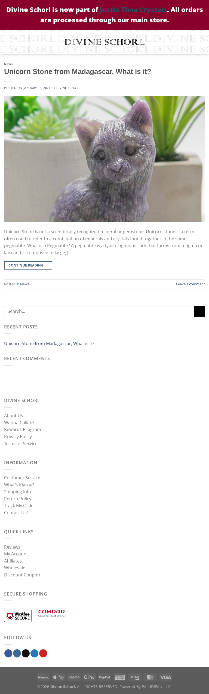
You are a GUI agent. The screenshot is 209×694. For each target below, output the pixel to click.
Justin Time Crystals (133, 9)
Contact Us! (16, 513)
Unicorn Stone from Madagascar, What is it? (77, 71)
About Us (13, 416)
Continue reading (28, 265)
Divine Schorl (68, 88)
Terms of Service (21, 444)
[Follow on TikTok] (26, 654)
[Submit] (199, 311)
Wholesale (14, 568)
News (8, 63)
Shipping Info (17, 492)
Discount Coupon (22, 575)
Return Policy (17, 499)
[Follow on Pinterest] (43, 654)
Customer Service (22, 478)
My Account (16, 554)
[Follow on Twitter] (34, 654)
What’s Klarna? (19, 485)
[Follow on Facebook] (8, 654)
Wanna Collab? (19, 423)
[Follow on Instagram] (17, 654)
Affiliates (13, 561)
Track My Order (19, 506)
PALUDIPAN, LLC (156, 686)
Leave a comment (190, 284)
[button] (7, 42)
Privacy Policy (18, 436)
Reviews (12, 547)
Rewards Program (22, 430)
